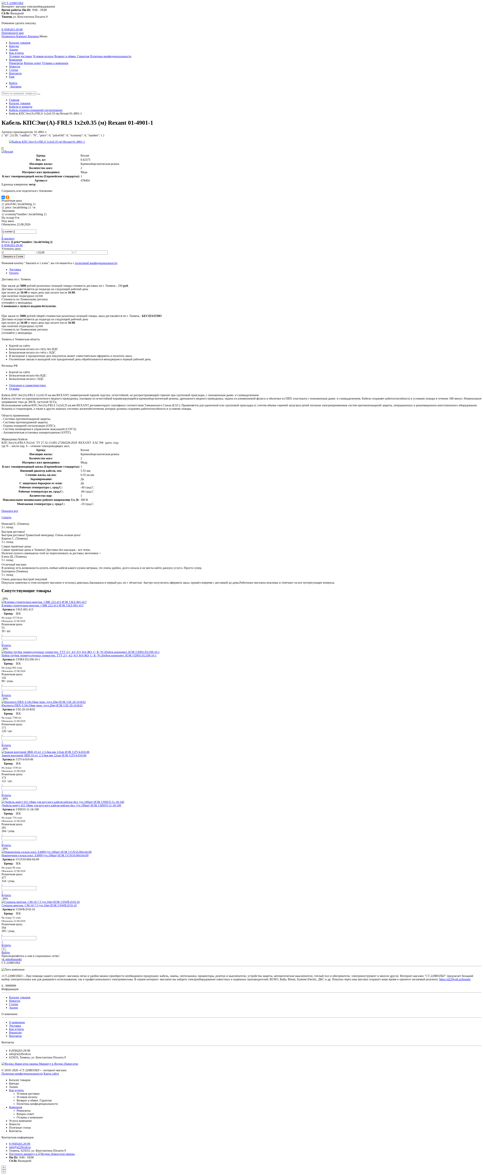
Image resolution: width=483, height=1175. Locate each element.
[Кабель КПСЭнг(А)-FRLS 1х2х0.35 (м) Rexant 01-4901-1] (47, 141)
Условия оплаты (43, 56)
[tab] (14, 388)
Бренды (14, 46)
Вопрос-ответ (32, 63)
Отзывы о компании (55, 63)
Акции (13, 49)
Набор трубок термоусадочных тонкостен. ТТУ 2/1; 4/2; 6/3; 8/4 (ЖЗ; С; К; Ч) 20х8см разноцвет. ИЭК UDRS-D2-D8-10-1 (79, 655)
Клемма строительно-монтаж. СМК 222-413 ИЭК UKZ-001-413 (42, 605)
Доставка (15, 1025)
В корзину (8, 238)
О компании (17, 1022)
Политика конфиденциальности (110, 56)
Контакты (15, 73)
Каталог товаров (19, 42)
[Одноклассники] (7, 197)
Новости (14, 66)
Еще (12, 76)
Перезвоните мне (13, 33)
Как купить (16, 53)
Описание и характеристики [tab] (27, 385)
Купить (6, 645)
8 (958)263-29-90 (12, 29)
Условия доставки (20, 56)
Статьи (13, 69)
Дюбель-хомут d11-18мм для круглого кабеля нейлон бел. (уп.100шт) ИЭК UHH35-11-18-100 (61, 805)
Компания (15, 59)
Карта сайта (51, 1073)
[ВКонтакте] (3, 197)
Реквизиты (16, 63)
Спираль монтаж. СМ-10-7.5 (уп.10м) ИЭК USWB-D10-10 (39, 905)
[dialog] (241, 1171)
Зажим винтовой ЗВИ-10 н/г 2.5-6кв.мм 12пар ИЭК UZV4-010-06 (44, 755)
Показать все (10, 511)
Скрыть (6, 517)
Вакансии (15, 1032)
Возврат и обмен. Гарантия (71, 56)
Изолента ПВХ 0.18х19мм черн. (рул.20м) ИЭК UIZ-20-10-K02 (42, 705)
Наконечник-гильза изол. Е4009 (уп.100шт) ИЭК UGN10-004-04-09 (45, 855)
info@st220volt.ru (20, 1147)
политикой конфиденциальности (96, 263)
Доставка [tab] (15, 269)
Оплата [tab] (13, 272)
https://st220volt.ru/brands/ (455, 979)
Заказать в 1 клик (13, 256)
